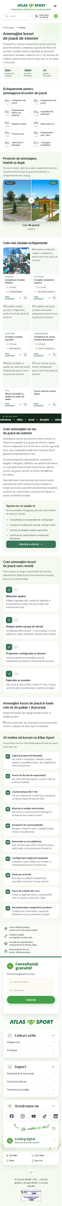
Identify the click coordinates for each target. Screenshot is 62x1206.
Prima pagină (8, 27)
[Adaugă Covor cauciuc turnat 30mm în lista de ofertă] (54, 404)
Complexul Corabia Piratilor (15, 281)
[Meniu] (55, 6)
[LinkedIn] (55, 1116)
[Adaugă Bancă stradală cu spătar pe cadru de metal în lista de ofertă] (25, 404)
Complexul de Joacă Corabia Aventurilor (44, 338)
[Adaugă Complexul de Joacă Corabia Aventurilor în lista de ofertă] (54, 354)
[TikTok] (44, 1116)
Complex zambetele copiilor (44, 281)
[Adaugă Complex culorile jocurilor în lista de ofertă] (25, 354)
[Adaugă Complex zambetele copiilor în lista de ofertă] (54, 297)
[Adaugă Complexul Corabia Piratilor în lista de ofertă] (25, 297)
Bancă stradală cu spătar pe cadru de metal (14, 396)
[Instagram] (22, 1116)
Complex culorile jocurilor (13, 338)
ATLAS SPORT (31, 1182)
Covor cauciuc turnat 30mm (45, 392)
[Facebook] (11, 1116)
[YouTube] (33, 1116)
